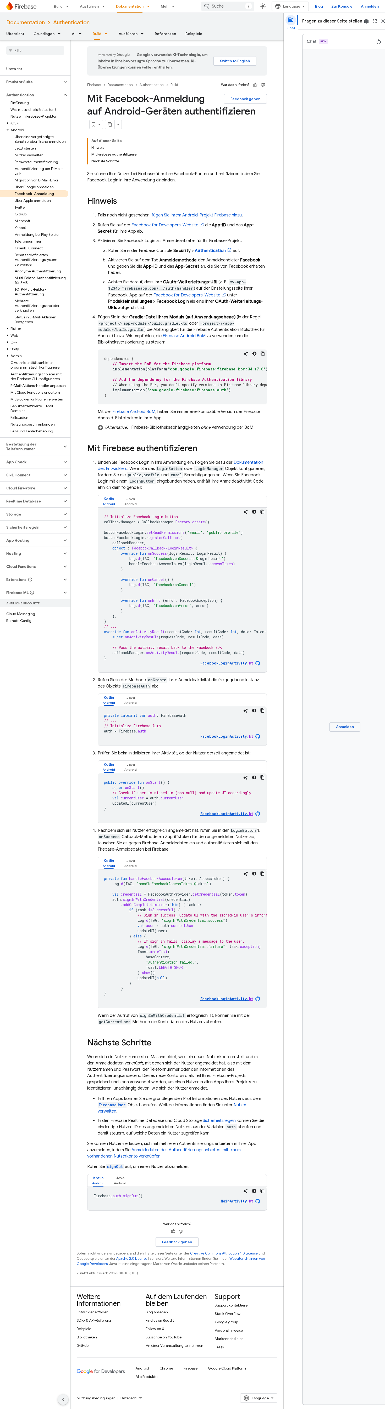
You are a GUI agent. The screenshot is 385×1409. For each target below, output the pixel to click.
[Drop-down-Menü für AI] (81, 33)
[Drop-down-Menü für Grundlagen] (60, 33)
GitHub (83, 1345)
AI (73, 33)
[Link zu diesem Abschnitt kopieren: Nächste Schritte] (156, 1043)
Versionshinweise (229, 1330)
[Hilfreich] (255, 85)
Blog (319, 6)
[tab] (109, 501)
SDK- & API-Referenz (94, 1320)
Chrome (166, 1368)
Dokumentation (130, 6)
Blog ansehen (157, 1312)
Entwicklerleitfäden (92, 1312)
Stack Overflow (227, 1313)
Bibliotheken (87, 1337)
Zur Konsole (342, 6)
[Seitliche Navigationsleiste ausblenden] (63, 1399)
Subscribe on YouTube (164, 1337)
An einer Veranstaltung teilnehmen (174, 1345)
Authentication (71, 22)
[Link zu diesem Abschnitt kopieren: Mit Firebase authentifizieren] (202, 449)
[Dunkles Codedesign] (254, 354)
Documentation (25, 22)
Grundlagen (44, 33)
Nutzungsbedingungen (96, 1398)
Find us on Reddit (160, 1320)
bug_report (366, 21)
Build (58, 6)
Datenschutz (131, 1398)
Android (142, 1368)
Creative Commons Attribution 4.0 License (224, 1253)
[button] (31, 81)
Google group (226, 1322)
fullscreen (375, 21)
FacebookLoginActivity (226, 736)
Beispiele (193, 33)
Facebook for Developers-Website (164, 225)
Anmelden (370, 6)
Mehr (165, 6)
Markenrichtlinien (229, 1338)
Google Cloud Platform (227, 1368)
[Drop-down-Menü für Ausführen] (105, 6)
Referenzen (165, 33)
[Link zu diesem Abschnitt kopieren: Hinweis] (122, 201)
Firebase (94, 85)
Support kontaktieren (232, 1305)
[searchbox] (35, 50)
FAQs (219, 1347)
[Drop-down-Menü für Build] (69, 6)
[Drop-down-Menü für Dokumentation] (150, 6)
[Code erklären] (246, 354)
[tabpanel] (182, 590)
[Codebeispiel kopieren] (262, 354)
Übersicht (15, 33)
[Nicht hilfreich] (263, 85)
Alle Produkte (146, 1376)
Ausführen (89, 6)
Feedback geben (245, 98)
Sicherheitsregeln (219, 1120)
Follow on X (155, 1328)
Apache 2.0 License (131, 1258)
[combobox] (227, 6)
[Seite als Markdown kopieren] (110, 124)
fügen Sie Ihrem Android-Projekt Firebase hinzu (197, 215)
